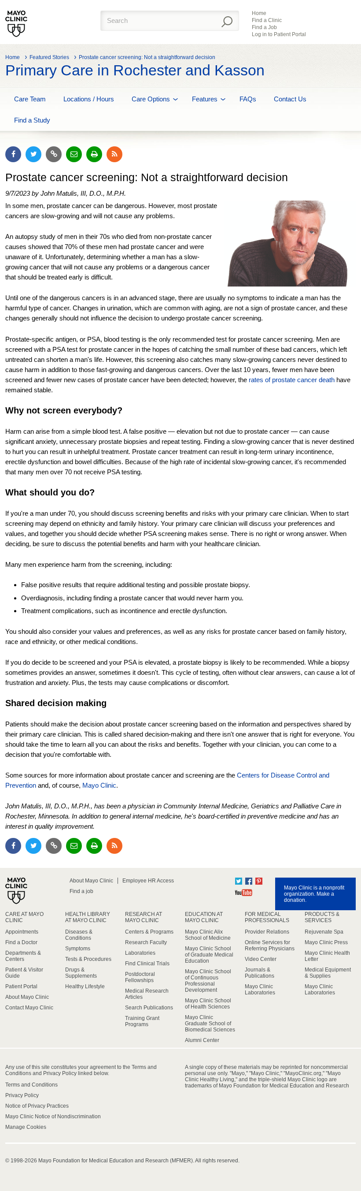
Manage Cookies (25, 1127)
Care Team (30, 99)
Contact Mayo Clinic (29, 1008)
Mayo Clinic (99, 785)
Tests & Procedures (88, 959)
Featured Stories (49, 57)
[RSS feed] (114, 154)
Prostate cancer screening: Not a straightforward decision (147, 57)
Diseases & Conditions (78, 935)
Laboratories (140, 953)
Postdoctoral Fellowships (140, 977)
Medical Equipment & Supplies (328, 973)
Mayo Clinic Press (326, 942)
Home (259, 13)
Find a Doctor (21, 942)
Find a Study (32, 120)
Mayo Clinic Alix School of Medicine (208, 935)
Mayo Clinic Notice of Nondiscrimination (53, 1116)
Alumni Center (202, 1040)
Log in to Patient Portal (279, 34)
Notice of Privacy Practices (37, 1106)
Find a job (81, 891)
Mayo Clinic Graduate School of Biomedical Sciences (210, 1023)
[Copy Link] (54, 154)
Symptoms (77, 948)
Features (204, 99)
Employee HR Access (148, 881)
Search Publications (149, 1008)
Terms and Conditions (31, 1085)
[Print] (94, 154)
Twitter (238, 881)
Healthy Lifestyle (85, 986)
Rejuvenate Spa (324, 932)
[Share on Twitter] (33, 154)
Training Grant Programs (142, 1021)
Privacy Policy (22, 1095)
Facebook (248, 881)
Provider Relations (267, 932)
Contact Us (290, 99)
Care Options (151, 99)
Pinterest (258, 881)
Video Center (260, 959)
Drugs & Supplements (81, 973)
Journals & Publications (259, 973)
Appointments (21, 932)
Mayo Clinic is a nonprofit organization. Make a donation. (314, 894)
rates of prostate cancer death (292, 379)
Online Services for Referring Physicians (270, 945)
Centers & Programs (149, 932)
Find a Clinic (267, 20)
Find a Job (264, 27)
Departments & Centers (23, 956)
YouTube (243, 892)
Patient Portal (21, 986)
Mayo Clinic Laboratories (260, 989)
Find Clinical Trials (147, 963)
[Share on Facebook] (13, 154)
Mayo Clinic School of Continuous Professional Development (208, 980)
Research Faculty (146, 942)
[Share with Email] (74, 154)
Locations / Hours (88, 99)
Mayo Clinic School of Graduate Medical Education (209, 954)
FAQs (247, 99)
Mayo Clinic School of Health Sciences (208, 1003)
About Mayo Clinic (91, 881)
